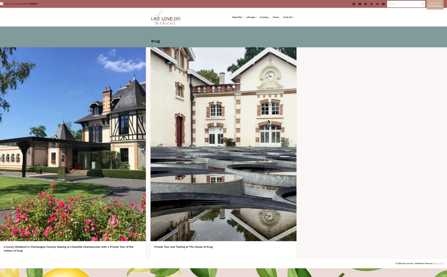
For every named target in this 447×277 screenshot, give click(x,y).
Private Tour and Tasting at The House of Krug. (183, 246)
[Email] (383, 4)
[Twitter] (377, 4)
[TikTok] (371, 4)
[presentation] (73, 144)
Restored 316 (438, 263)
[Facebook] (353, 4)
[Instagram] (359, 4)
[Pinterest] (365, 4)
